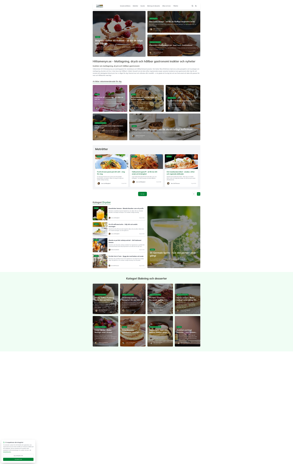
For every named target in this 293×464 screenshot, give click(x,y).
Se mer (142, 194)
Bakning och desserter (153, 6)
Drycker (142, 6)
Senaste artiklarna (125, 6)
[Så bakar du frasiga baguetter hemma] (183, 98)
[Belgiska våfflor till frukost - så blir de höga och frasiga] (119, 34)
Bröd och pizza (153, 18)
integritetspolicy (7, 452)
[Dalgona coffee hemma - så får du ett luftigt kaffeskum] (164, 127)
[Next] (198, 194)
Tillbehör (175, 6)
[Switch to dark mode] (195, 6)
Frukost (97, 37)
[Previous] (194, 194)
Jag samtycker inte (18, 455)
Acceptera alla (18, 459)
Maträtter (135, 6)
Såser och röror (166, 6)
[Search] (192, 6)
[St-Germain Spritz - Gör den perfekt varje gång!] (173, 237)
